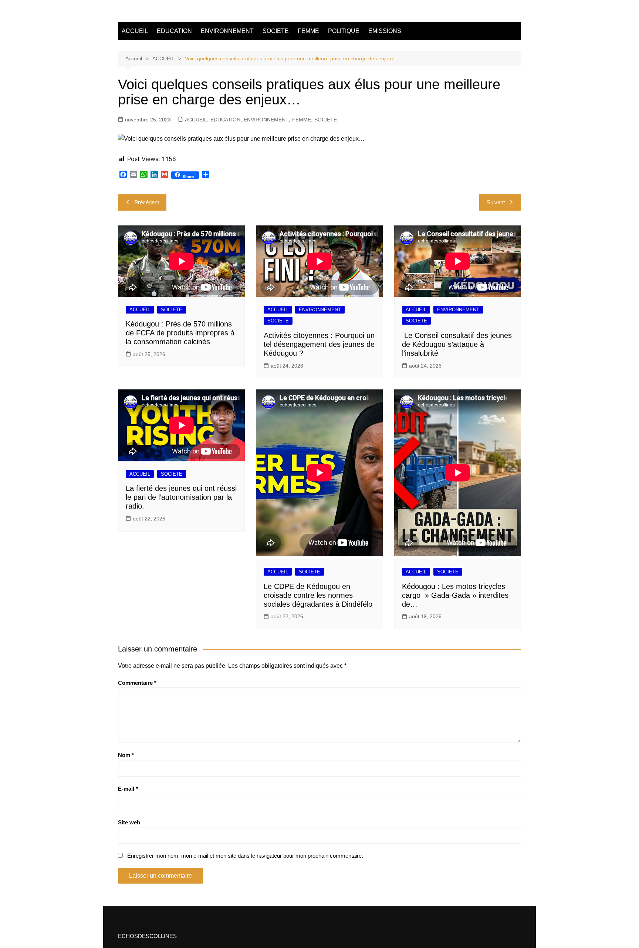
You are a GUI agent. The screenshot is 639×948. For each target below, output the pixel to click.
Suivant (496, 202)
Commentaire (137, 683)
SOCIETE (276, 31)
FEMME (308, 31)
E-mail (128, 788)
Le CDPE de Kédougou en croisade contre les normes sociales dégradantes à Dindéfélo (318, 595)
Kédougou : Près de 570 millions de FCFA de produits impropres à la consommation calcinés (180, 333)
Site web (129, 822)
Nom (126, 755)
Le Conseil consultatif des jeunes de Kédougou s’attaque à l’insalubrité (457, 344)
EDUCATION (174, 31)
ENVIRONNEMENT (227, 31)
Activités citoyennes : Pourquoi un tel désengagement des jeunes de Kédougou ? (319, 344)
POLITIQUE (343, 31)
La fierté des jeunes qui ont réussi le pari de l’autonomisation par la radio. (181, 497)
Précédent (146, 202)
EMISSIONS (384, 31)
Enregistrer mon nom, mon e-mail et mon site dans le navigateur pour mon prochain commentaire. (245, 855)
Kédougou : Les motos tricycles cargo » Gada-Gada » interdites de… (455, 595)
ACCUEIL (135, 31)
